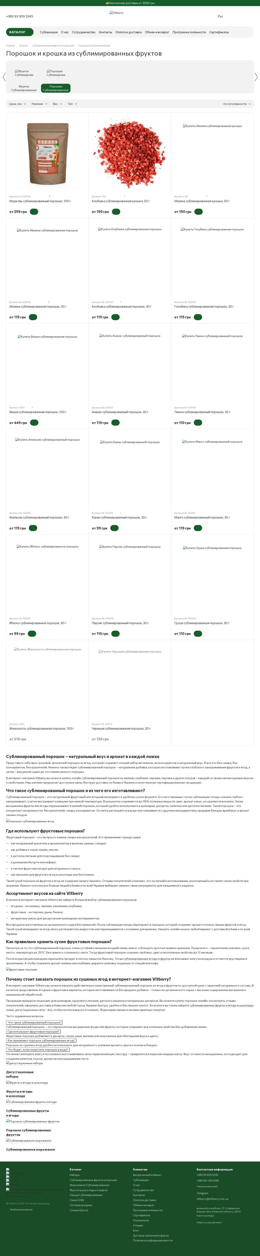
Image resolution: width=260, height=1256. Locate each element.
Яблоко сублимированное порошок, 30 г (37, 623)
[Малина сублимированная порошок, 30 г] (47, 259)
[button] (257, 3)
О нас (65, 32)
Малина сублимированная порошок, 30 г (37, 306)
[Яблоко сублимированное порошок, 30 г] (47, 575)
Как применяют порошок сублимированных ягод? (41, 1040)
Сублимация (49, 32)
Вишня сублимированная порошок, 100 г (37, 412)
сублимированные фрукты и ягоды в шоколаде (221, 1005)
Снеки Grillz (77, 1200)
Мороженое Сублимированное (89, 1185)
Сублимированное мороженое (30, 1149)
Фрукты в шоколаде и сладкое (89, 1190)
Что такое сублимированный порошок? (34, 1022)
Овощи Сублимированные (86, 1195)
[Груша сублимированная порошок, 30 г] (212, 575)
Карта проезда (205, 1215)
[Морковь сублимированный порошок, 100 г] (47, 153)
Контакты (105, 32)
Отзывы (138, 1225)
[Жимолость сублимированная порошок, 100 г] (47, 681)
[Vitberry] (10, 1169)
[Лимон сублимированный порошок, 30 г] (212, 364)
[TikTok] (11, 1176)
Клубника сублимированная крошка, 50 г (121, 201)
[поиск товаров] (247, 32)
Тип (70, 103)
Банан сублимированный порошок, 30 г (119, 517)
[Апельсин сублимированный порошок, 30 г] (47, 470)
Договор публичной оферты (151, 1235)
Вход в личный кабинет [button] (147, 1175)
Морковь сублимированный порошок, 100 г (40, 201)
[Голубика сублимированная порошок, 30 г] (212, 259)
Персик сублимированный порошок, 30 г (120, 623)
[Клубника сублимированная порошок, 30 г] (130, 259)
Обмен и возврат (157, 32)
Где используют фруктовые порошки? (33, 1031)
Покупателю (141, 1220)
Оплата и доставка (128, 32)
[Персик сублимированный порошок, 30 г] (130, 575)
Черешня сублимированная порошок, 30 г (121, 728)
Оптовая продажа (81, 1205)
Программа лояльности (189, 32)
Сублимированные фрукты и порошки (93, 1180)
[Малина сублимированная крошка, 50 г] (212, 153)
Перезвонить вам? (207, 1186)
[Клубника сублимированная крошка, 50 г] (130, 153)
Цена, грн (15, 103)
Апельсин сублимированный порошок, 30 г (39, 517)
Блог (136, 1230)
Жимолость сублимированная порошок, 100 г (41, 728)
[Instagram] (13, 1172)
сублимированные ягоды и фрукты (147, 958)
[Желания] (242, 16)
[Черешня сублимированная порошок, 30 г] (130, 681)
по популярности (235, 103)
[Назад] (4, 76)
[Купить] (34, 212)
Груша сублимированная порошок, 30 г (201, 623)
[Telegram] (13, 1183)
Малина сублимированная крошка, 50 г (202, 201)
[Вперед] (256, 76)
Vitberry (40, 778)
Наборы (75, 1175)
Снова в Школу (79, 1210)
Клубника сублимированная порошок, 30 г (122, 306)
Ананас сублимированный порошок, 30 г (120, 412)
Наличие (37, 103)
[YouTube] (12, 1180)
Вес (55, 103)
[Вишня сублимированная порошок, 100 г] (47, 364)
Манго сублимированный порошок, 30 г (202, 517)
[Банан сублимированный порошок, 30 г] (130, 470)
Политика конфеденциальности (153, 1240)
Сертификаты (219, 32)
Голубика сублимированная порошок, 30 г (204, 306)
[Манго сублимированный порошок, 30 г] (212, 470)
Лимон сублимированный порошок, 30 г (202, 412)
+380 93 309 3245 (19, 16)
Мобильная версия (21, 1209)
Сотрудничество (83, 32)
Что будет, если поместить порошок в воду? (38, 1049)
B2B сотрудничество (18, 1196)
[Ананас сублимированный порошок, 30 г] (130, 364)
